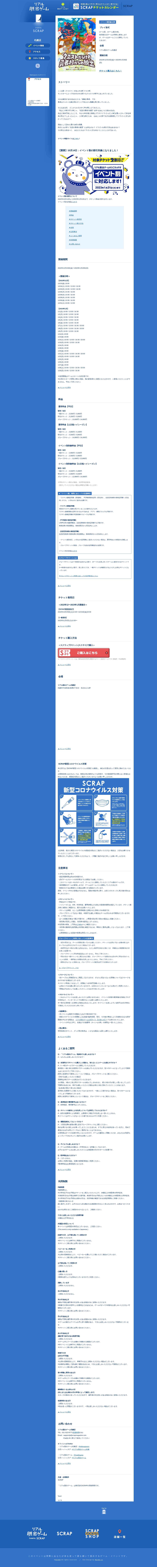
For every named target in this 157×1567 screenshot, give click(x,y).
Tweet (59, 1496)
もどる (60, 1500)
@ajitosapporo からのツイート (38, 75)
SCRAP (58, 1559)
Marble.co (99, 1559)
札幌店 (37, 40)
